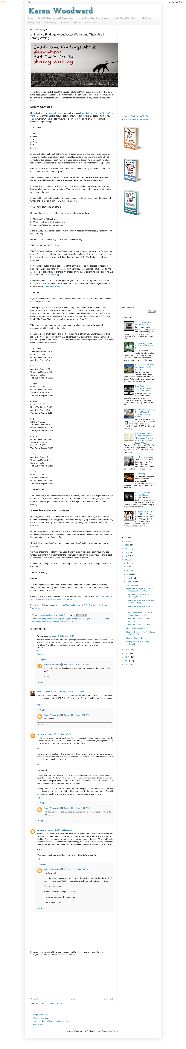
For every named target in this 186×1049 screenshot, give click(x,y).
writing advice (58, 621)
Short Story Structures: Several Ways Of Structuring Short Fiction (145, 413)
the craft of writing (101, 619)
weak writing (46, 621)
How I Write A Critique (135, 628)
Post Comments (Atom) (52, 1003)
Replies (43, 660)
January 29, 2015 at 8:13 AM (76, 715)
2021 (127, 541)
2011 (127, 661)
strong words (77, 619)
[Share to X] (81, 615)
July (129, 563)
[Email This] (75, 615)
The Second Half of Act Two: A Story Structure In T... (139, 613)
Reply (39, 654)
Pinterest (52, 113)
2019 (127, 549)
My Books (64, 22)
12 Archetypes (141, 474)
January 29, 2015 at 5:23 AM (71, 692)
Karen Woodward (47, 615)
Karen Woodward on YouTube (137, 116)
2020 (127, 545)
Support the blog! (40, 1015)
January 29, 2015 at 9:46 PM (59, 734)
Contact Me (90, 22)
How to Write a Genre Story (125, 18)
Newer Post (36, 999)
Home (30, 18)
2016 (127, 556)
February (131, 581)
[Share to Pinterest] (86, 615)
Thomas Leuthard (73, 605)
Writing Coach (34, 22)
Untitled (58, 605)
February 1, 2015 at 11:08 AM (59, 830)
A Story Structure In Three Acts (139, 624)
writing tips (68, 621)
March (130, 578)
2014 (127, 649)
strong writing (88, 619)
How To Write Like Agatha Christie (143, 494)
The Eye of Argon (52, 286)
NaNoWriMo (146, 18)
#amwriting (42, 619)
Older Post (108, 999)
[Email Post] (71, 615)
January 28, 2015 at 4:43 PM (76, 664)
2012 (127, 657)
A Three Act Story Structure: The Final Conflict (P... (140, 602)
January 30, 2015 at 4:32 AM (76, 808)
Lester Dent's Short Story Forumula (93, 18)
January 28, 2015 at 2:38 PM (61, 636)
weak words (36, 621)
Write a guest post (40, 1018)
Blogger (116, 1031)
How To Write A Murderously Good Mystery (55, 18)
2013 (127, 653)
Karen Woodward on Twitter (136, 119)
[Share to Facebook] (83, 615)
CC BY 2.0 (87, 605)
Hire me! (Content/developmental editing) (50, 1021)
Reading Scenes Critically (137, 638)
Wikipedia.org (52, 275)
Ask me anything (40, 1024)
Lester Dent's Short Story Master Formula (144, 513)
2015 (127, 560)
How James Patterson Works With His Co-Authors (144, 367)
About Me (77, 22)
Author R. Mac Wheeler (47, 692)
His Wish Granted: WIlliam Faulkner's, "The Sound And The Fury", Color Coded (144, 436)
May (129, 570)
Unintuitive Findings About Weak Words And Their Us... (140, 589)
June (129, 567)
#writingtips (66, 619)
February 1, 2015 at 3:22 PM (76, 869)
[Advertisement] (71, 977)
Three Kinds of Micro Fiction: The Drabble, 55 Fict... (140, 595)
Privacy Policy (50, 22)
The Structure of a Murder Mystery (143, 323)
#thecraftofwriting (54, 619)
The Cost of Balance (144, 457)
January (130, 585)
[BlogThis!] (78, 615)
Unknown (41, 734)
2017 (127, 552)
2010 (127, 664)
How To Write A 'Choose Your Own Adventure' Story (143, 388)
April (129, 574)
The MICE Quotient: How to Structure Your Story (144, 345)
